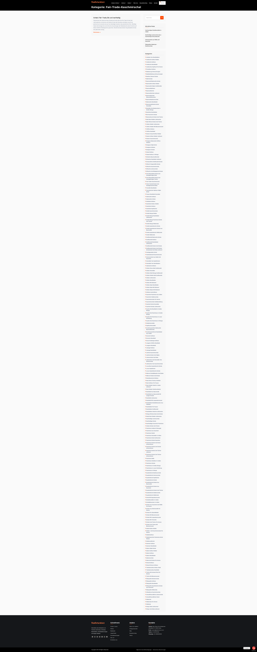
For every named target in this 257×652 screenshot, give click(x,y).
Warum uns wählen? (134, 626)
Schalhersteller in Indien (152, 500)
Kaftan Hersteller (150, 270)
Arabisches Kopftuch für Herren (154, 67)
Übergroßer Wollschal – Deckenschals (151, 45)
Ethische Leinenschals (152, 169)
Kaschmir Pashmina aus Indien (154, 294)
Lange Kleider (113, 633)
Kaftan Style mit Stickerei (152, 287)
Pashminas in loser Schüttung (154, 468)
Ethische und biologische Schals (154, 171)
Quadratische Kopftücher (152, 477)
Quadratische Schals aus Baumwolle (152, 483)
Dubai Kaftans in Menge (152, 154)
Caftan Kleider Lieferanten (153, 124)
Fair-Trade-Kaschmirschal (152, 181)
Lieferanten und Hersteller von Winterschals (154, 360)
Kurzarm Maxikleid (151, 338)
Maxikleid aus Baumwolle (152, 391)
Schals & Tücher (115, 3)
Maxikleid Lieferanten (151, 398)
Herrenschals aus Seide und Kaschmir (153, 257)
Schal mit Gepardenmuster (153, 497)
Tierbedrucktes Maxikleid (152, 570)
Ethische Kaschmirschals (152, 166)
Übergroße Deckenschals (152, 578)
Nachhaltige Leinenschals (152, 418)
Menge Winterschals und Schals (154, 414)
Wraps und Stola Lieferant (152, 609)
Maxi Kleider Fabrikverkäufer (153, 389)
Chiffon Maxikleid (150, 131)
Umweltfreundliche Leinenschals (154, 594)
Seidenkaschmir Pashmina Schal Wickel (154, 537)
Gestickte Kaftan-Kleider (152, 204)
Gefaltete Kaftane (150, 201)
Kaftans (123, 3)
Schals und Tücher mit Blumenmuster (152, 525)
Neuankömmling (143, 3)
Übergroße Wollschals (151, 589)
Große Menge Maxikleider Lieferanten (152, 216)
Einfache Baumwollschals (152, 157)
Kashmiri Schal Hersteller (152, 304)
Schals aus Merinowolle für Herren (153, 509)
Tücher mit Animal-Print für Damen (153, 573)
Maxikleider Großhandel (152, 409)
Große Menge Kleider (151, 213)
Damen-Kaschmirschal (152, 138)
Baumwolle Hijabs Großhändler (154, 86)
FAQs (131, 631)
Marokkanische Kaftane (152, 378)
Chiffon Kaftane (150, 129)
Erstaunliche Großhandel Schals (154, 161)
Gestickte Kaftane (150, 206)
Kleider (129, 3)
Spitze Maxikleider (151, 555)
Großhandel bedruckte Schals (153, 237)
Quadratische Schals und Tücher (154, 490)
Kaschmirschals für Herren (153, 299)
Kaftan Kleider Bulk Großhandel (154, 275)
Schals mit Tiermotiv (151, 519)
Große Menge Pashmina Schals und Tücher (154, 220)
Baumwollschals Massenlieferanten (151, 96)
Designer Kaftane (150, 147)
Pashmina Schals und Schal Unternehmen (153, 443)
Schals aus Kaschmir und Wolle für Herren (154, 505)
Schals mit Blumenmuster (152, 515)
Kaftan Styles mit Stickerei (153, 289)
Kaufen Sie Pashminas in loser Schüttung (154, 317)
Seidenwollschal (150, 541)
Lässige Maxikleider (151, 350)
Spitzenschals (149, 558)
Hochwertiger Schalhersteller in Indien (153, 30)
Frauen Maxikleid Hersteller (153, 194)
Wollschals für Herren (151, 601)
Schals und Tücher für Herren (153, 522)
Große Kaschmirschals (152, 211)
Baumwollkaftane (150, 88)
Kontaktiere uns (113, 639)
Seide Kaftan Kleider (151, 528)
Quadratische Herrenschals (153, 475)
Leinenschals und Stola (152, 357)
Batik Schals (149, 78)
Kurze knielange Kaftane (152, 340)
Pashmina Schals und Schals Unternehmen (153, 447)
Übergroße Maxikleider (152, 583)
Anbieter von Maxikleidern (153, 57)
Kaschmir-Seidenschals (152, 297)
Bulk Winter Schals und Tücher (154, 121)
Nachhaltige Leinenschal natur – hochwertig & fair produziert (153, 35)
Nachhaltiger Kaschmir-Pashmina (154, 423)
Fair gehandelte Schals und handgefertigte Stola (153, 174)
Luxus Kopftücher (150, 368)
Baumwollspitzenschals (152, 99)
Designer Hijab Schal (151, 145)
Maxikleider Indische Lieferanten (154, 411)
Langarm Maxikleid (151, 345)
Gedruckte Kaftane (151, 196)
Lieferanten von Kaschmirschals (154, 363)
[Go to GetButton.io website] (254, 650)
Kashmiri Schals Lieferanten (153, 306)
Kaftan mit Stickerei (151, 282)
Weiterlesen (96, 32)
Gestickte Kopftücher (151, 208)
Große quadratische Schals (153, 226)
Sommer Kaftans (150, 543)
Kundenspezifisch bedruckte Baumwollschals (153, 328)
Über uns (135, 3)
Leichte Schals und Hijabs (152, 355)
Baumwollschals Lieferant (152, 93)
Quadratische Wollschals (152, 495)
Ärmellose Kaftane (151, 69)
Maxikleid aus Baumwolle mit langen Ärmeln (153, 394)
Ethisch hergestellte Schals (153, 164)
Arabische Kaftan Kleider (152, 59)
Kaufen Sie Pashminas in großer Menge (154, 313)
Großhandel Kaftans (151, 239)
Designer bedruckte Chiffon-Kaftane (153, 141)
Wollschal (148, 599)
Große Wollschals (150, 234)
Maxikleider (112, 631)
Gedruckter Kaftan (151, 199)
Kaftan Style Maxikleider (152, 285)
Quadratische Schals (151, 480)
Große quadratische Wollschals (154, 232)
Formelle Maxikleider (151, 188)
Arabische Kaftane (151, 62)
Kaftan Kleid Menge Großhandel (154, 273)
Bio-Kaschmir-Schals (151, 114)
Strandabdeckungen (114, 635)
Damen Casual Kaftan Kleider (153, 133)
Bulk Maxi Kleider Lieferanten (153, 119)
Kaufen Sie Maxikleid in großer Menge (154, 309)
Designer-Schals (150, 149)
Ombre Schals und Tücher (152, 426)
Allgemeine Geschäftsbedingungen (144, 649)
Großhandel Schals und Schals (154, 246)
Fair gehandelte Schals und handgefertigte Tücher (153, 178)
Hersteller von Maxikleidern (153, 263)
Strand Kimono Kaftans (152, 565)
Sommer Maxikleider (151, 546)
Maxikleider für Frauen (152, 406)
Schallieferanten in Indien (152, 502)
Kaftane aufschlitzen (151, 292)
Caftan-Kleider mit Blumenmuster (154, 126)
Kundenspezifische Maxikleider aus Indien (154, 332)
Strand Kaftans (150, 562)
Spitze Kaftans (150, 553)
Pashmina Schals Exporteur (153, 440)
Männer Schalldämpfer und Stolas (155, 373)
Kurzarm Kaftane (150, 336)
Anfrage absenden (134, 628)
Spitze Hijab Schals (151, 548)
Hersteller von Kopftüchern (153, 261)
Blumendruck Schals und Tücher (154, 117)
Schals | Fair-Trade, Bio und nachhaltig (106, 18)
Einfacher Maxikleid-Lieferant (153, 159)
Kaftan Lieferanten (151, 277)
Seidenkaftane (150, 534)
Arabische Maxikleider (151, 64)
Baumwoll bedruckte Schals (153, 81)
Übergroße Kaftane (151, 581)
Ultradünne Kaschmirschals (153, 592)
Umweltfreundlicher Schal (152, 597)
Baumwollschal (150, 90)
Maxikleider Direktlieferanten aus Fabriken (154, 403)
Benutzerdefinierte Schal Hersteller (152, 105)
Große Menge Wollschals (152, 223)
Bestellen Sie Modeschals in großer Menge (153, 109)
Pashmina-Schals (150, 463)
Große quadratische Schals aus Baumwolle (154, 229)
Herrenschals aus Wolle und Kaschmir (152, 40)
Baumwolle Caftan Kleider (152, 83)
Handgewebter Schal (151, 252)
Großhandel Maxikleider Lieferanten (152, 242)
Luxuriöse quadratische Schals (154, 366)
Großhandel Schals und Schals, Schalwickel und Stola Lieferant (154, 249)
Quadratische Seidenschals (153, 492)
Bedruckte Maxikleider (152, 102)
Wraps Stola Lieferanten (152, 606)
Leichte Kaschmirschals (152, 352)
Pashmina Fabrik (150, 433)
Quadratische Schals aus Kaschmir (152, 487)
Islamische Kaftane (151, 265)
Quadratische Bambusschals (153, 473)
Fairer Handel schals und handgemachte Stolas (152, 184)
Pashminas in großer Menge (153, 465)
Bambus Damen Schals (152, 76)
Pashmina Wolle (150, 458)
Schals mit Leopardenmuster (153, 517)
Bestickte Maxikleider (151, 112)
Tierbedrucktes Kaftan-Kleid (153, 567)
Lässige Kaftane (150, 348)
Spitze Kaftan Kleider (151, 550)
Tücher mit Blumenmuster (152, 576)
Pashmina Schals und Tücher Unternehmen (153, 455)
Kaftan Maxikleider (151, 280)
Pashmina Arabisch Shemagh (153, 428)
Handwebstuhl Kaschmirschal (154, 254)
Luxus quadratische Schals (153, 371)
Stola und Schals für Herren (153, 560)
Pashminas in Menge (151, 470)
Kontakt (156, 3)
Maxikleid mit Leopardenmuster (154, 400)
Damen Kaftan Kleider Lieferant (154, 136)
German (162, 2)
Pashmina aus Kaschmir (152, 430)
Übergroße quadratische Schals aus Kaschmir (154, 586)
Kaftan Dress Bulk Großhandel (153, 268)
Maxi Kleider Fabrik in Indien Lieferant (153, 386)
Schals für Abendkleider (152, 512)
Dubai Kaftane (149, 152)
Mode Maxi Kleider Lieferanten (154, 416)
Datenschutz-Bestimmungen (159, 649)
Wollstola (148, 604)
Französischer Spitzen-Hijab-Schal (153, 191)
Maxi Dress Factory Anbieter (153, 380)
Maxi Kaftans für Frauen (152, 383)
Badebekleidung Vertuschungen (154, 74)
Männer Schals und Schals (153, 375)
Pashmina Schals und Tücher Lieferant (153, 451)
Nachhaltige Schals (151, 421)
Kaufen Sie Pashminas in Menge (154, 320)
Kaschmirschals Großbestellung (154, 301)
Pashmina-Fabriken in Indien (153, 461)
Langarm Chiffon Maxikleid (153, 343)
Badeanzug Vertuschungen (153, 71)
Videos (150, 3)
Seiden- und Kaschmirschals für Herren (154, 531)
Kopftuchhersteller (151, 325)
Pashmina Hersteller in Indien (153, 435)
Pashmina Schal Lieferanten (153, 438)
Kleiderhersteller (150, 323)
